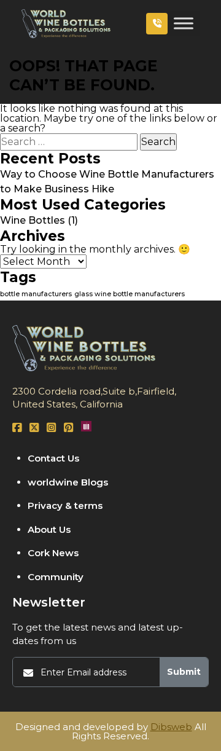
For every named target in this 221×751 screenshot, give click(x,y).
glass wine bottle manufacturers (129, 294)
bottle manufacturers (36, 294)
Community (55, 577)
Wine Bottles (32, 220)
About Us (49, 529)
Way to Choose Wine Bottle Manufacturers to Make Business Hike (107, 181)
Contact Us (53, 458)
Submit (184, 671)
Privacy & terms (65, 505)
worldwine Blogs (68, 482)
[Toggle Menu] (183, 23)
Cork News (53, 553)
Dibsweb (171, 726)
